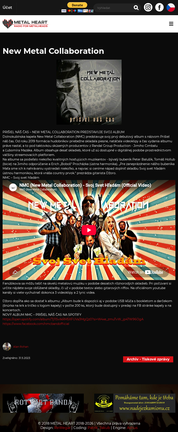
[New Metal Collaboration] (89, 123)
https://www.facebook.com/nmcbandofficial (36, 324)
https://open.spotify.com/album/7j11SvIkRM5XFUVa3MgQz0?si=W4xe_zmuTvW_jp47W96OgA (73, 319)
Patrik (93, 428)
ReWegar (62, 428)
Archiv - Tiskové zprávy (148, 359)
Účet (7, 7)
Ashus (132, 428)
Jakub (104, 428)
